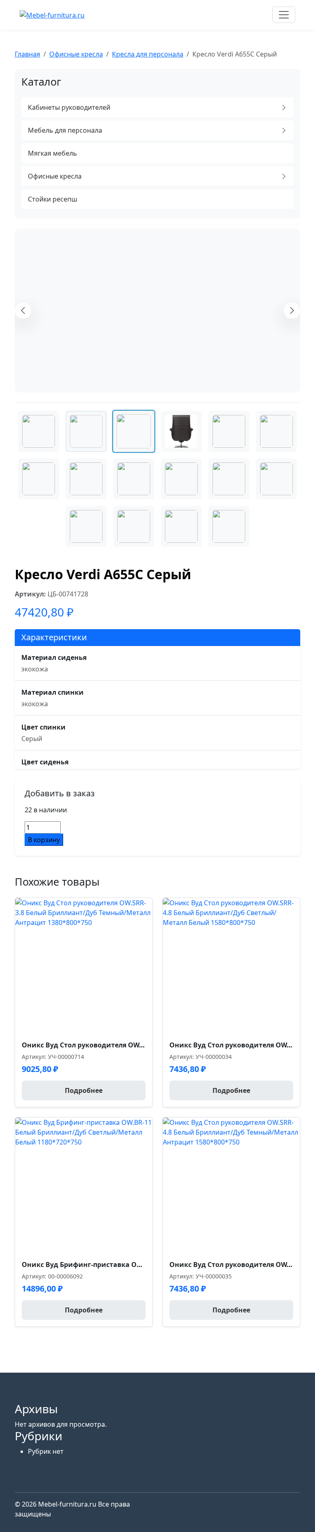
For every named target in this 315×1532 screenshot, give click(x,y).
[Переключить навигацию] (283, 15)
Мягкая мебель (52, 153)
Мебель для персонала (65, 130)
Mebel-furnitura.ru (68, 1504)
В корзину (44, 839)
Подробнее (84, 1090)
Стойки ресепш (52, 199)
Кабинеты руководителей (69, 107)
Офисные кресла (55, 176)
